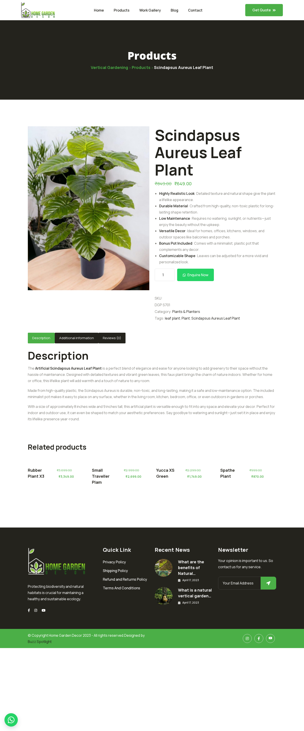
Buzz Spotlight (40, 641)
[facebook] (29, 610)
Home (99, 10)
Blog (174, 10)
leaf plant (172, 318)
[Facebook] (258, 638)
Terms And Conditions (121, 588)
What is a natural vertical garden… (195, 592)
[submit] (268, 583)
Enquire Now (197, 274)
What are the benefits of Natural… (191, 567)
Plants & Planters (186, 311)
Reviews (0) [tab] (112, 338)
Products (122, 10)
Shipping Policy (115, 570)
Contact (195, 10)
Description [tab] (41, 338)
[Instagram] (35, 610)
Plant (186, 318)
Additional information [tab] (76, 338)
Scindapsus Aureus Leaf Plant (215, 318)
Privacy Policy (114, 562)
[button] (11, 720)
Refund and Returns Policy (125, 579)
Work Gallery (150, 10)
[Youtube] (43, 610)
